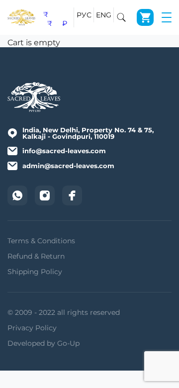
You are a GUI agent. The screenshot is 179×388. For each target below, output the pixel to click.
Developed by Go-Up (43, 343)
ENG (103, 14)
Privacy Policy (32, 327)
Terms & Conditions (41, 240)
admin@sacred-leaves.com (68, 166)
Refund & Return (36, 256)
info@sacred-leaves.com (64, 151)
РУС (84, 14)
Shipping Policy (34, 271)
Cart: (145, 17)
